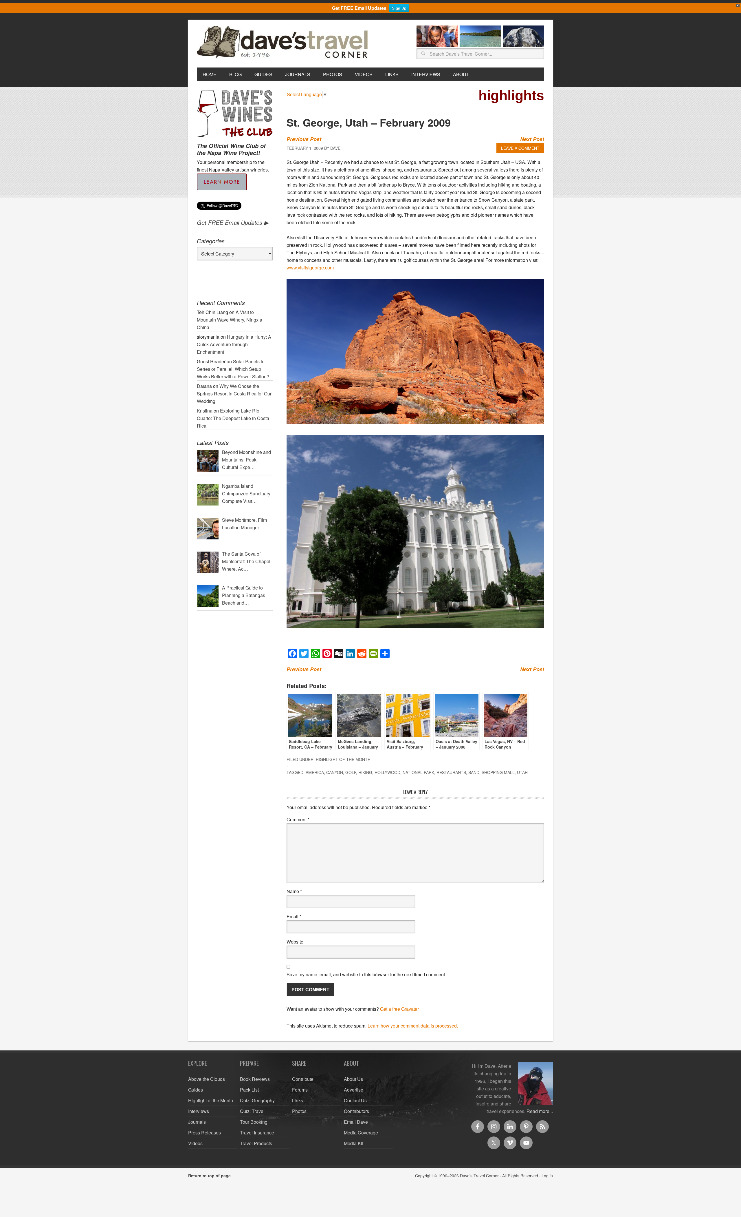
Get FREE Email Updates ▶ (232, 222)
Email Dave (356, 1122)
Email (294, 916)
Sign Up (399, 8)
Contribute (302, 1079)
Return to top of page (209, 1175)
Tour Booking (253, 1122)
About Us (353, 1079)
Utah (522, 772)
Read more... (540, 1111)
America (315, 772)
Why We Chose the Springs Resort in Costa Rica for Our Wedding (234, 393)
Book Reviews (255, 1079)
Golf (350, 772)
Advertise (353, 1089)
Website (295, 941)
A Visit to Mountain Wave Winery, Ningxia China (229, 320)
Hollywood (387, 772)
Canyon (334, 772)
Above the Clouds (206, 1079)
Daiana (204, 386)
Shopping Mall (498, 772)
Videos (195, 1143)
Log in (547, 1175)
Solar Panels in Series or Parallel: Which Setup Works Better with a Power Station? (233, 369)
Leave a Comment (520, 148)
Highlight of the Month (343, 759)
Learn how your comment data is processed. (413, 1025)
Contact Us (355, 1100)
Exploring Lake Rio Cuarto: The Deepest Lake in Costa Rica (233, 418)
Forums (300, 1089)
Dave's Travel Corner (283, 42)
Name (294, 891)
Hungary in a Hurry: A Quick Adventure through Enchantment (234, 344)
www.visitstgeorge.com (310, 267)
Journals (197, 1122)
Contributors (356, 1111)
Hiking (365, 772)
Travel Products (256, 1143)
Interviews (198, 1111)
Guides (195, 1089)
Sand (473, 772)
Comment (298, 819)
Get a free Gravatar (399, 1009)
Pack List (249, 1089)
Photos (299, 1111)
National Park (418, 772)
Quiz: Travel (252, 1111)
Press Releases (204, 1132)
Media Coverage (361, 1132)
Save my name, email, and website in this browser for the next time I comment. (366, 974)
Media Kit (353, 1143)
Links (297, 1100)
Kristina (204, 410)
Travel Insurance (257, 1132)
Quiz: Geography (257, 1100)
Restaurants (451, 772)
